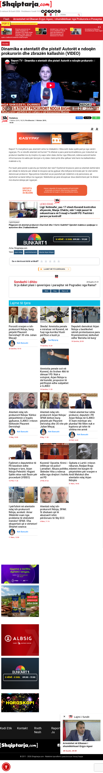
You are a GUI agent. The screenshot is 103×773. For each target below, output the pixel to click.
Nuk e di (65, 291)
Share (80, 118)
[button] (6, 766)
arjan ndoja (18, 252)
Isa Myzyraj (53, 340)
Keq (55, 291)
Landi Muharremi (31, 252)
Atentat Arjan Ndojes (46, 252)
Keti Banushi (23, 343)
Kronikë (5, 44)
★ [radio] (41, 261)
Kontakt (22, 728)
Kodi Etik (6, 728)
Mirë (46, 291)
